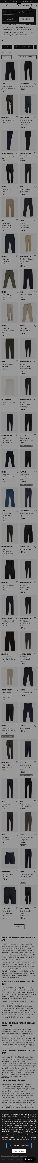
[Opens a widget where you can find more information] (29, 1159)
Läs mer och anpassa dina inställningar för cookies (14, 1156)
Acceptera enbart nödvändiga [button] (19, 1145)
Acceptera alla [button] (19, 1151)
